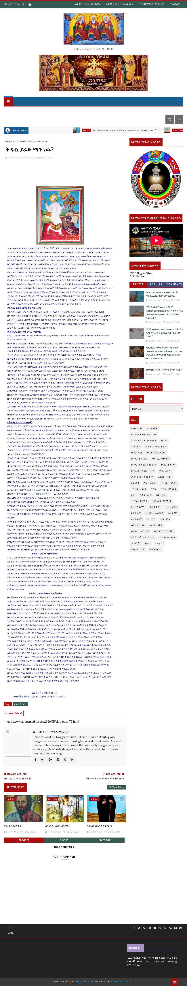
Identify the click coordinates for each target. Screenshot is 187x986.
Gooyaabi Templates (122, 981)
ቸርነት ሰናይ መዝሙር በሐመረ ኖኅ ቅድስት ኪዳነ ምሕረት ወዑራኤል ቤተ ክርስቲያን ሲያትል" (164, 333)
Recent (138, 284)
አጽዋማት (60, 110)
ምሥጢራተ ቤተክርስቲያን (144, 465)
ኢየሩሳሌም (136, 519)
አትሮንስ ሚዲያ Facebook (119, 3)
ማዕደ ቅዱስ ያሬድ (156, 452)
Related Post (15, 787)
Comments (174, 284)
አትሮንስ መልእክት (155, 513)
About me (137, 428)
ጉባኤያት (135, 543)
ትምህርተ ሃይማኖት (38, 110)
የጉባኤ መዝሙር (168, 537)
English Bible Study (144, 434)
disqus (64, 840)
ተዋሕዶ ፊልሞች (139, 501)
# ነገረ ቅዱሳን (20, 704)
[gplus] (144, 928)
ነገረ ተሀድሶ (165, 110)
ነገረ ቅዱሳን (21, 141)
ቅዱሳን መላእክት (168, 483)
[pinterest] (150, 928)
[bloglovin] (155, 928)
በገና (133, 495)
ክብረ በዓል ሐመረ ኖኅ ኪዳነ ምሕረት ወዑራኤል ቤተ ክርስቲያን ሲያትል (105, 130)
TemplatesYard (83, 981)
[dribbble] (160, 928)
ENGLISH (152, 428)
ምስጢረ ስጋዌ (168, 465)
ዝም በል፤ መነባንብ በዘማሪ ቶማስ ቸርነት (164, 369)
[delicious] (180, 928)
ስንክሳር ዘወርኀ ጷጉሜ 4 (99, 826)
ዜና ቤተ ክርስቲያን (133, 110)
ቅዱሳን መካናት (139, 489)
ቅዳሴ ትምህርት (81, 110)
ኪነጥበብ (151, 519)
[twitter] (139, 928)
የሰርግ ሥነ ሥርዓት (163, 531)
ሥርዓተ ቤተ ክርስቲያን (142, 477)
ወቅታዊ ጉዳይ (111, 110)
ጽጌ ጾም (159, 543)
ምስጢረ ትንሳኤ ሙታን (143, 471)
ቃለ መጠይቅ (150, 483)
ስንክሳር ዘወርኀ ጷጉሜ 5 (57, 826)
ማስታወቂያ (137, 452)
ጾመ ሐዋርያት (138, 549)
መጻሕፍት (136, 446)
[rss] (165, 928)
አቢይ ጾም (136, 513)
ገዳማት (151, 110)
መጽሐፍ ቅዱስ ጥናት (155, 446)
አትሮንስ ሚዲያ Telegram (152, 3)
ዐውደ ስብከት (156, 525)
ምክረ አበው (165, 471)
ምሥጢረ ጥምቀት (160, 458)
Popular (156, 284)
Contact (175, 3)
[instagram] (175, 928)
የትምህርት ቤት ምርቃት (143, 537)
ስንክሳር (135, 483)
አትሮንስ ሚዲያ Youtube (87, 3)
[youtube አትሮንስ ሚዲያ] (29, 4)
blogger (24, 840)
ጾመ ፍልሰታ (155, 549)
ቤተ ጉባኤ (161, 495)
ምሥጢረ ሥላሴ (139, 458)
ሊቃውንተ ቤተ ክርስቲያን (143, 440)
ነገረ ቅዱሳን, (47, 157)
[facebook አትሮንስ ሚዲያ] (23, 4)
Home (8, 141)
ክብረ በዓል (66, 130)
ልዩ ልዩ (164, 440)
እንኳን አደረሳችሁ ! (13, 826)
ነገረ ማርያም (137, 507)
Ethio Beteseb (137, 276)
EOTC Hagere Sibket (141, 273)
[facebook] (134, 928)
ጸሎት (147, 543)
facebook (104, 840)
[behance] (170, 928)
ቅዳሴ (97, 110)
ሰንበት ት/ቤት (13, 110)
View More (118, 787)
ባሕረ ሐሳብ (146, 495)
